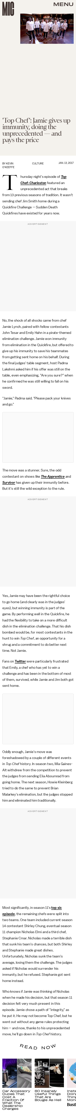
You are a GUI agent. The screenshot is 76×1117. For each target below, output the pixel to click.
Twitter (20, 661)
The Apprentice (53, 476)
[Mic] (8, 9)
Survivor (8, 482)
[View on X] (38, 437)
